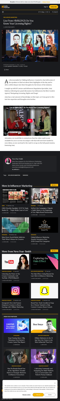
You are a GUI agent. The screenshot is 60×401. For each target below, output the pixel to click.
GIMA (3, 205)
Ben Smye (44, 344)
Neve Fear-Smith (9, 27)
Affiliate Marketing (43, 335)
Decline (50, 394)
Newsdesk (25, 175)
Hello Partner (9, 399)
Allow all (38, 394)
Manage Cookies (26, 394)
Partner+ (33, 205)
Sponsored (16, 335)
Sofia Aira (6, 212)
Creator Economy (7, 271)
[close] (58, 2)
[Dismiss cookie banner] (54, 383)
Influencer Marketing (10, 17)
